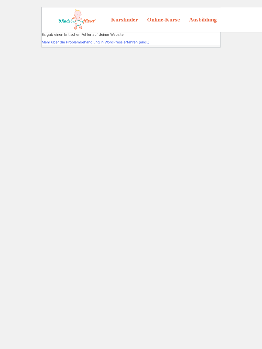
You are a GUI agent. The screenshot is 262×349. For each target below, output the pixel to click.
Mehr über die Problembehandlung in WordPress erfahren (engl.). (96, 42)
